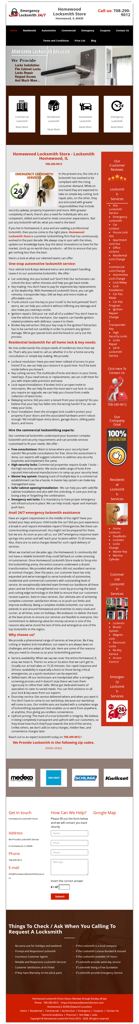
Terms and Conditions (56, 40)
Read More (22, 127)
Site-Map (84, 1015)
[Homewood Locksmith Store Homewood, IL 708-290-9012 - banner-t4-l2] (69, 66)
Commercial (69, 30)
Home (13, 30)
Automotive (49, 30)
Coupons (105, 30)
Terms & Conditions (52, 1015)
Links (94, 1015)
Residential (29, 30)
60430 (49, 748)
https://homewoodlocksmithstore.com (82, 1002)
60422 (58, 748)
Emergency (87, 30)
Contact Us (122, 30)
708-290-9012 (121, 12)
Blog (93, 40)
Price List (80, 40)
